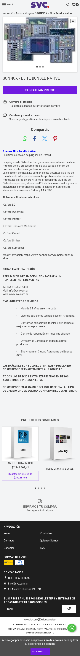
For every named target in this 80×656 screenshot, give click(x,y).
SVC (42, 547)
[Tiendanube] (40, 621)
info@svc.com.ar (18, 290)
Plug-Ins (29, 13)
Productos (46, 533)
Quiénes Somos (49, 540)
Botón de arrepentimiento (40, 633)
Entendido (40, 651)
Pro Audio (17, 13)
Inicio (6, 13)
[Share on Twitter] (44, 138)
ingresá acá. (65, 629)
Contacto (9, 540)
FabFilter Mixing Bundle (59, 469)
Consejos (9, 547)
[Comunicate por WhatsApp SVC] (71, 628)
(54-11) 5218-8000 (19, 577)
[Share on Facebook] (34, 138)
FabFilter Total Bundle (20, 463)
